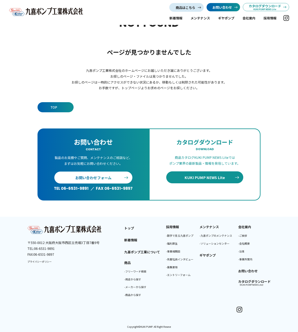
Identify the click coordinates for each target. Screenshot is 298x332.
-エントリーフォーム (178, 275)
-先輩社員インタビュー (179, 259)
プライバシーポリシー (39, 261)
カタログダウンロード (254, 283)
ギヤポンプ (226, 18)
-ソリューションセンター (214, 243)
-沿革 (241, 251)
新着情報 (175, 18)
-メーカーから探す (135, 287)
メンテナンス (200, 18)
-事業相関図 (173, 251)
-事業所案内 (245, 259)
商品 (127, 262)
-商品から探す (132, 295)
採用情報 (270, 18)
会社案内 (248, 18)
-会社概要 (244, 243)
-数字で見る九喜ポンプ (179, 235)
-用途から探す (132, 279)
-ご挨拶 (242, 235)
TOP (53, 107)
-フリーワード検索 (135, 271)
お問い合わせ (248, 271)
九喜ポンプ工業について (142, 252)
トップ (129, 228)
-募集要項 (172, 267)
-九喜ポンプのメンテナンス (215, 235)
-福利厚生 (172, 243)
